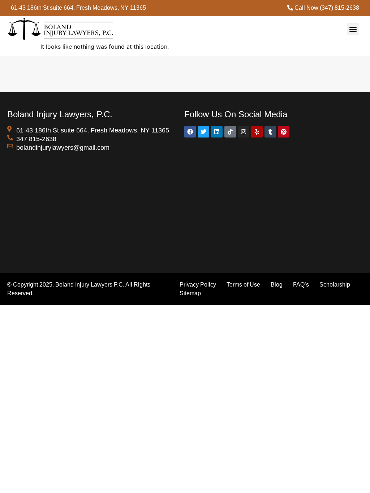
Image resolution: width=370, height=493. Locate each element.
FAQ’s (301, 285)
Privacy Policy (199, 285)
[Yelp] (257, 132)
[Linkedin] (217, 132)
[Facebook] (190, 132)
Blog (277, 285)
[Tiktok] (230, 132)
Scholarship (334, 285)
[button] (353, 29)
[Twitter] (203, 132)
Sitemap (190, 293)
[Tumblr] (270, 132)
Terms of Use (243, 285)
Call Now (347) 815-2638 (326, 8)
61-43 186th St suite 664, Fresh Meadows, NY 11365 (78, 8)
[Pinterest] (283, 132)
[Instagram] (243, 132)
